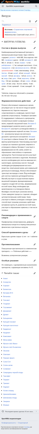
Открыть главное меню (3, 6)
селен (28, 81)
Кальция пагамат (9, 322)
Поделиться (6, 25)
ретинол (13, 57)
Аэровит (6, 285)
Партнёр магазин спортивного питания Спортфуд (15, 10)
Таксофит (6, 376)
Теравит (6, 379)
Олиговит (6, 354)
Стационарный (23, 423)
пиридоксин (6, 68)
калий (16, 73)
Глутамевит (7, 307)
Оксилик (6, 351)
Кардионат (7, 329)
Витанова (6, 296)
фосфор (17, 76)
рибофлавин (6, 65)
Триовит (6, 383)
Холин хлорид (8, 390)
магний (4, 76)
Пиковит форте (8, 358)
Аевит (5, 278)
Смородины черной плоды (13, 372)
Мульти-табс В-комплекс (12, 347)
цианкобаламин (7, 70)
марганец (25, 78)
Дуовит (5, 314)
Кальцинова (7, 318)
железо (29, 76)
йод (3, 81)
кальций (27, 73)
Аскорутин (7, 282)
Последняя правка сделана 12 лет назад (19, 411)
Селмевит (7, 369)
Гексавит (6, 300)
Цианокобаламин (9, 394)
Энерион (6, 401)
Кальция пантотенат (10, 325)
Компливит (7, 336)
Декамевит (7, 311)
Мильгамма (7, 340)
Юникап (6, 405)
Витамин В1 (6, 129)
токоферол (9, 60)
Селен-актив (7, 365)
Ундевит (6, 387)
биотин (4, 73)
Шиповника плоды (10, 398)
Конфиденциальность (9, 423)
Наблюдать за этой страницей (30, 21)
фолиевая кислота (22, 68)
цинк (14, 78)
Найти (36, 6)
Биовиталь (7, 289)
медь (6, 78)
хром (3, 83)
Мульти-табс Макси (10, 343)
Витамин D (32, 123)
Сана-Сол (7, 361)
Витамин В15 (8, 293)
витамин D (29, 60)
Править (34, 41)
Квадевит (6, 332)
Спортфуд (27, 427)
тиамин (22, 63)
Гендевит (6, 304)
